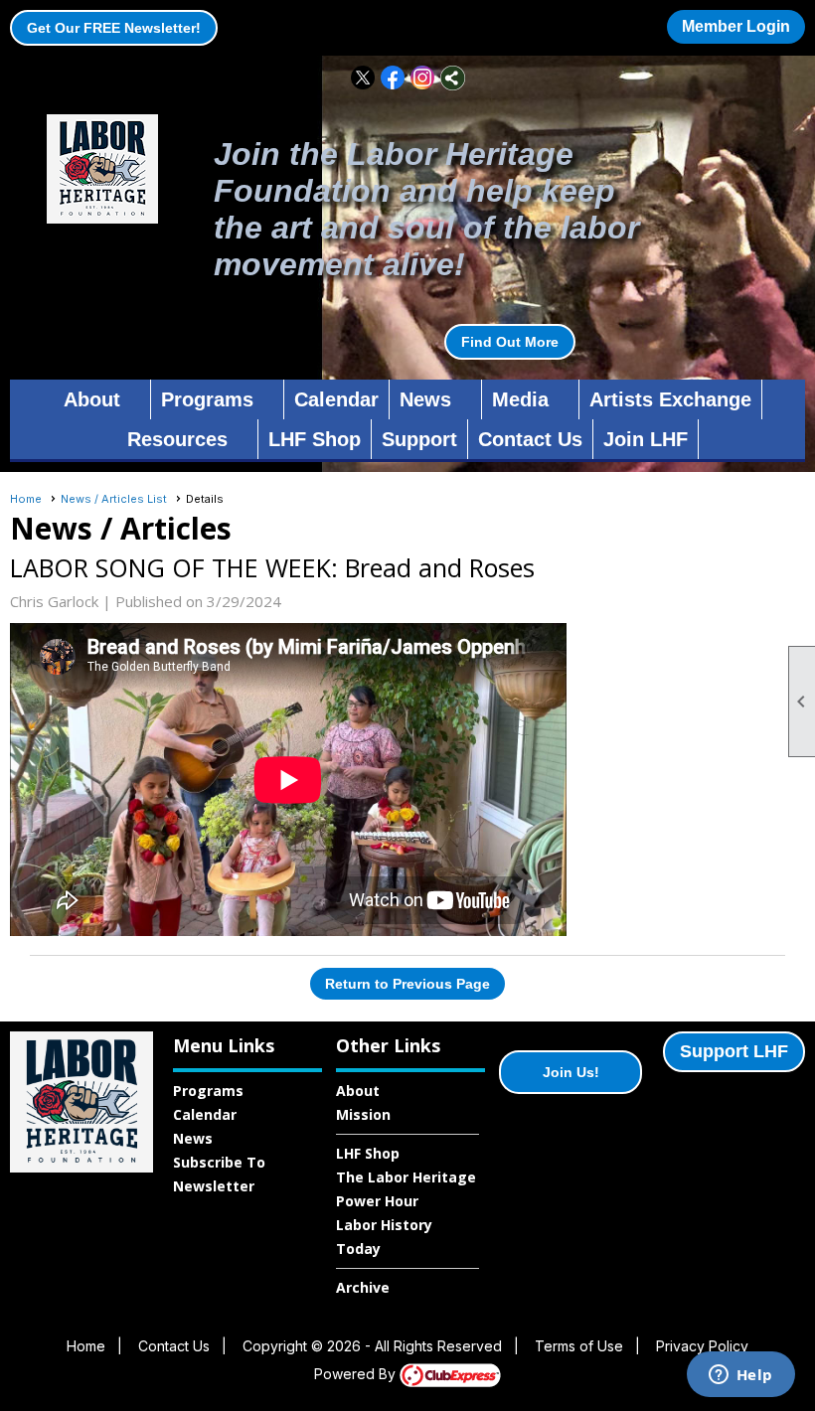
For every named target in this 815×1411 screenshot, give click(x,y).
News (193, 1138)
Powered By (357, 1373)
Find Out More (510, 342)
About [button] (92, 399)
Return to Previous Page (407, 984)
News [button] (425, 399)
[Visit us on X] (363, 78)
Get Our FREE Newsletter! (114, 28)
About (358, 1090)
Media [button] (520, 399)
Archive (363, 1287)
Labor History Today (384, 1236)
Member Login (736, 26)
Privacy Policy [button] (702, 1345)
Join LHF (645, 439)
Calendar (336, 399)
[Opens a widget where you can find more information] (740, 1376)
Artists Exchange (670, 399)
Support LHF (734, 1051)
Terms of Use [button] (579, 1345)
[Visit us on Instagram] (422, 78)
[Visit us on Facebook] (393, 78)
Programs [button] (207, 399)
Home (26, 499)
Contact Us (530, 439)
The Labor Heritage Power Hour (406, 1189)
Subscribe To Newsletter (219, 1174)
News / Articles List (114, 499)
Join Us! (571, 1072)
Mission (363, 1114)
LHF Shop (314, 439)
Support (419, 439)
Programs (208, 1090)
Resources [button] (177, 439)
